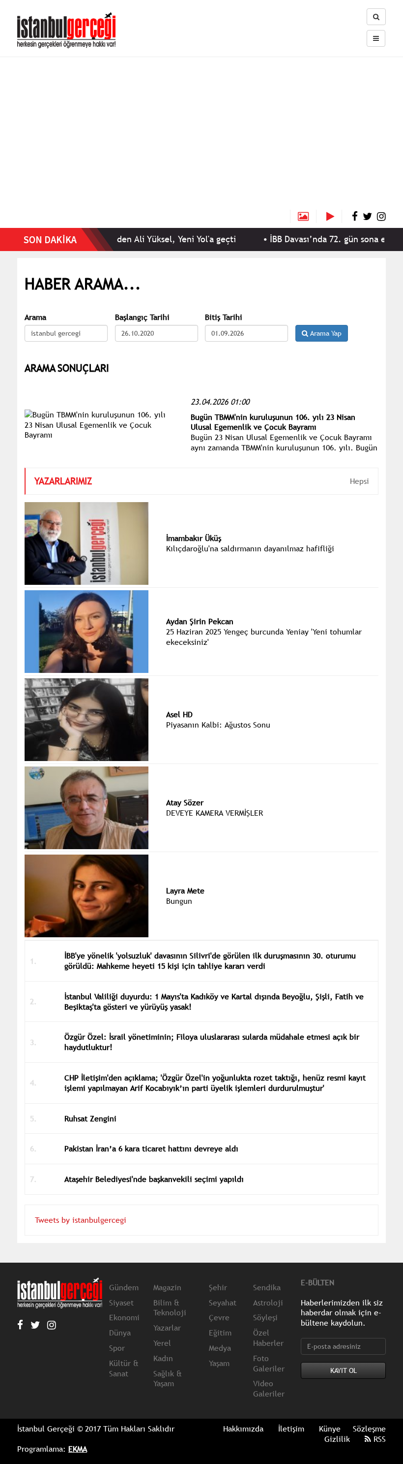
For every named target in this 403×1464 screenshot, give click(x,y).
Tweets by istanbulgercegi (80, 1219)
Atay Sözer (184, 802)
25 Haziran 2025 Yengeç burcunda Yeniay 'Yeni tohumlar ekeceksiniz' (264, 636)
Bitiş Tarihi (223, 317)
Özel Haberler (268, 1337)
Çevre (219, 1317)
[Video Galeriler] (334, 216)
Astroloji (268, 1302)
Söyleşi (265, 1317)
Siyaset (121, 1302)
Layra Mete (185, 890)
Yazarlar (167, 1327)
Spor (117, 1347)
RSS (378, 1438)
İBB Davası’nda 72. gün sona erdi (317, 239)
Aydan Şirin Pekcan (199, 621)
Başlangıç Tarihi (142, 317)
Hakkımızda (243, 1428)
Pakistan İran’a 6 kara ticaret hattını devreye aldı (151, 1148)
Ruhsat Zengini (90, 1118)
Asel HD (179, 714)
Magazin (167, 1287)
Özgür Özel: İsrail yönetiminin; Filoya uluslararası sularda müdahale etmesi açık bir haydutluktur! (211, 1041)
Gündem (124, 1287)
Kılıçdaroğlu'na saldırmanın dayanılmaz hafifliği (250, 548)
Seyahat (222, 1302)
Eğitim (220, 1332)
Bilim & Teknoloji (169, 1307)
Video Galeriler (269, 1388)
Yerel (162, 1342)
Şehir (218, 1287)
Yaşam (219, 1363)
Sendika (267, 1287)
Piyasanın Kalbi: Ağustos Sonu (218, 724)
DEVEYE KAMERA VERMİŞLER (214, 812)
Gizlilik (337, 1438)
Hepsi (359, 481)
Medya (220, 1347)
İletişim (291, 1428)
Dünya (120, 1332)
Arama (35, 317)
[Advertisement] (201, 136)
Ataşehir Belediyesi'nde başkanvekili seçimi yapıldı (154, 1179)
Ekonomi (124, 1317)
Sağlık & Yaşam (167, 1378)
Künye (330, 1428)
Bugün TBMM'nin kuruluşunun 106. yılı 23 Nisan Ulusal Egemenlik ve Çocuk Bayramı (273, 422)
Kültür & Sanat (124, 1368)
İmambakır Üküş (193, 538)
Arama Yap (325, 333)
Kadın (163, 1358)
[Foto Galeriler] (303, 216)
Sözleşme (369, 1428)
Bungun (179, 900)
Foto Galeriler (269, 1363)
